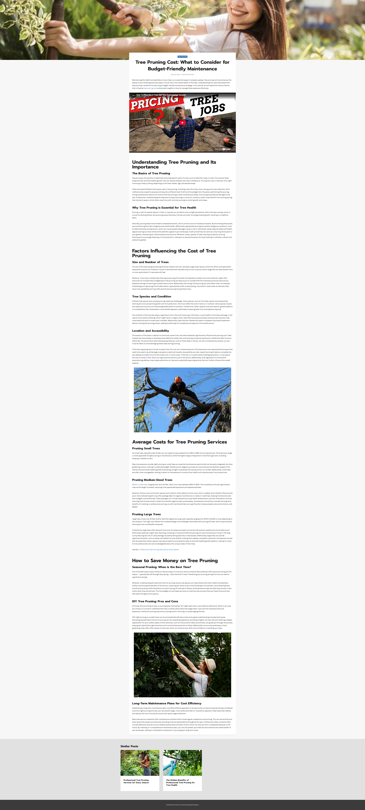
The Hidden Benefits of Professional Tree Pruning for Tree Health (180, 782)
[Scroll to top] (360, 806)
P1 (191, 805)
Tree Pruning (182, 56)
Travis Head (176, 74)
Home (203, 7)
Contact (232, 7)
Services (223, 7)
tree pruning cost (150, 88)
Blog (216, 7)
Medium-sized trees (139, 485)
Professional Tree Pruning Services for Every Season (159, 550)
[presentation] (140, 763)
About (210, 7)
